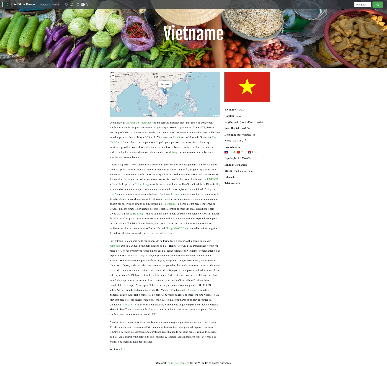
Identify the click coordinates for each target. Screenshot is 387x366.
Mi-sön (175, 194)
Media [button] (57, 4)
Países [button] (44, 4)
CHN (244, 152)
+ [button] (113, 75)
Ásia (190, 189)
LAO (255, 152)
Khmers (192, 290)
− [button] (113, 79)
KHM (232, 152)
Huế (165, 199)
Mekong (172, 152)
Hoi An (114, 194)
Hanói (176, 137)
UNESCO (212, 179)
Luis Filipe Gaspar (23, 4)
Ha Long (138, 213)
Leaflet (216, 116)
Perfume (172, 203)
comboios (115, 245)
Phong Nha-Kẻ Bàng (177, 228)
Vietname (145, 122)
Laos (169, 233)
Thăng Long (142, 184)
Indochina (131, 122)
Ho (217, 184)
